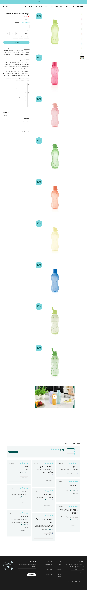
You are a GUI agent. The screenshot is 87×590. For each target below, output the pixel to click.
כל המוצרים (67, 6)
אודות (60, 564)
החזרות (59, 576)
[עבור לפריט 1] (82, 14)
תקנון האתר (49, 569)
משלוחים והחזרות (48, 564)
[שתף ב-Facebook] (26, 131)
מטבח (51, 6)
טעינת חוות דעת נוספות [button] (43, 546)
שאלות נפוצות (58, 567)
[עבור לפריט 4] (82, 29)
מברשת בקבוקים (10, 64)
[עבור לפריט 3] (82, 24)
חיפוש (60, 572)
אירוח (40, 6)
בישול (46, 6)
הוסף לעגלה (16, 42)
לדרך (35, 6)
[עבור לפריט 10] (82, 57)
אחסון (56, 6)
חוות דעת (59, 574)
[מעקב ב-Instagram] (76, 581)
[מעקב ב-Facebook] (83, 581)
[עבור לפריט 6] (82, 38)
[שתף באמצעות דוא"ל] (20, 131)
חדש (61, 6)
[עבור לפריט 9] (82, 53)
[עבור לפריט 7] (82, 43)
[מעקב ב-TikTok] (69, 581)
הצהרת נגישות (49, 574)
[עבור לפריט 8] (82, 48)
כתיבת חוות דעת (13, 451)
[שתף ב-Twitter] (24, 131)
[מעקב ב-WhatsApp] (65, 581)
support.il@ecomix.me (76, 569)
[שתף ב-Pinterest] (22, 131)
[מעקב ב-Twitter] (79, 581)
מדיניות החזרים (49, 572)
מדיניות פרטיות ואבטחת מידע (46, 567)
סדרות (30, 6)
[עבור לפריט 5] (82, 34)
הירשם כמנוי (31, 574)
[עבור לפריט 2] (82, 19)
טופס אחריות (58, 569)
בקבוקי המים (26, 48)
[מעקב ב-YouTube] (72, 581)
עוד (25, 6)
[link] (70, 455)
